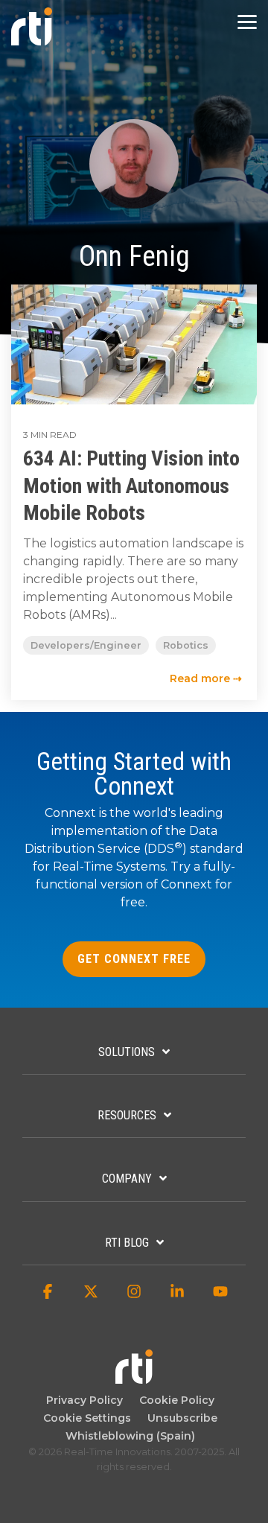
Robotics (185, 645)
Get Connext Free (134, 959)
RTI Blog (127, 1243)
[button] (247, 21)
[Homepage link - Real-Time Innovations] (134, 1377)
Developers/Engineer (86, 645)
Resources (127, 1115)
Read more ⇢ (206, 678)
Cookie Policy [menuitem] (173, 1400)
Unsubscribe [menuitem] (179, 1418)
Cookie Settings (87, 1418)
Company (127, 1178)
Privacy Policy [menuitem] (84, 1400)
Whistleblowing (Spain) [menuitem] (130, 1436)
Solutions (126, 1052)
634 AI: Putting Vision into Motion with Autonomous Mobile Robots (131, 485)
